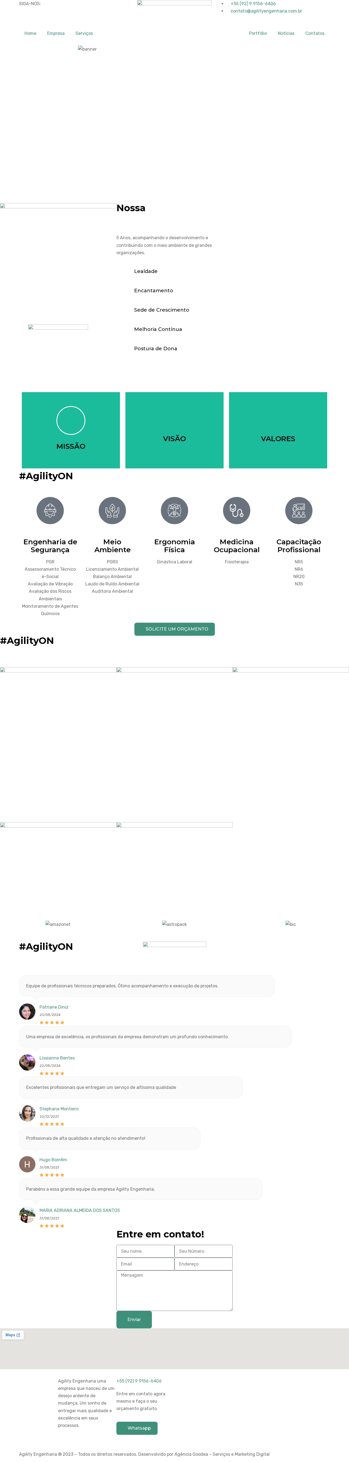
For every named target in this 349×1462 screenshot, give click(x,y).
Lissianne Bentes (57, 1058)
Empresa (56, 33)
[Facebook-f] (26, 18)
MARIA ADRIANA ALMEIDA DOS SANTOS (80, 1210)
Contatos (314, 33)
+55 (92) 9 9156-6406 (139, 1381)
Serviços (84, 33)
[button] (5, 924)
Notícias (286, 33)
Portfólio (258, 33)
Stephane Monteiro (59, 1108)
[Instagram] (40, 18)
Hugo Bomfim (53, 1159)
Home (30, 33)
